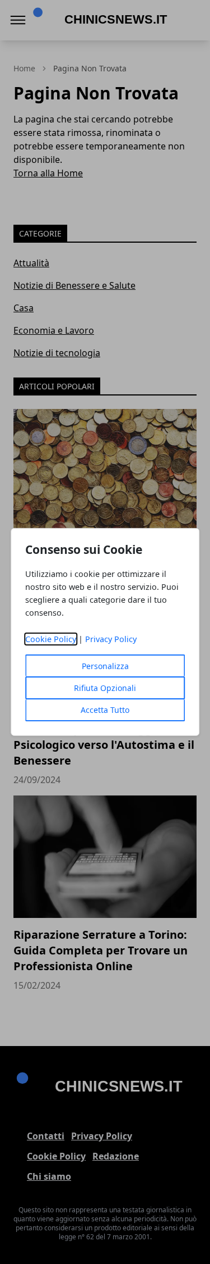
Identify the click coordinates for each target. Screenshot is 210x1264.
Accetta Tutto (105, 709)
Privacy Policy (111, 639)
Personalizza (105, 666)
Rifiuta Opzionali (105, 688)
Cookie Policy (50, 639)
